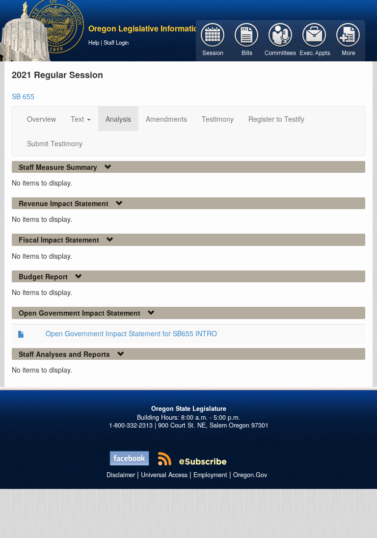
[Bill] (247, 39)
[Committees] (280, 39)
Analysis (118, 119)
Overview (41, 119)
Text (78, 119)
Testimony (218, 119)
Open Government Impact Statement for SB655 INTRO (131, 333)
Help (93, 42)
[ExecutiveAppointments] (314, 39)
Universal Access (164, 474)
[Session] (213, 39)
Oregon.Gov (250, 474)
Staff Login (116, 42)
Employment (210, 474)
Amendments (166, 119)
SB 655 (23, 96)
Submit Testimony (54, 143)
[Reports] (348, 39)
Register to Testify (276, 119)
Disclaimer (121, 474)
